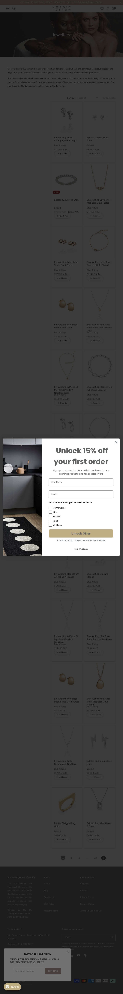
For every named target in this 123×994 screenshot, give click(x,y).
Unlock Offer (81, 533)
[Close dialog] (116, 442)
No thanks (81, 549)
